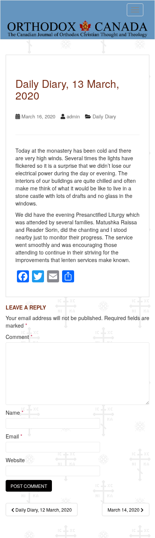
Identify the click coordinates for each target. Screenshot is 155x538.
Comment (19, 336)
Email (14, 436)
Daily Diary (104, 116)
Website (15, 460)
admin (73, 116)
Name (14, 412)
